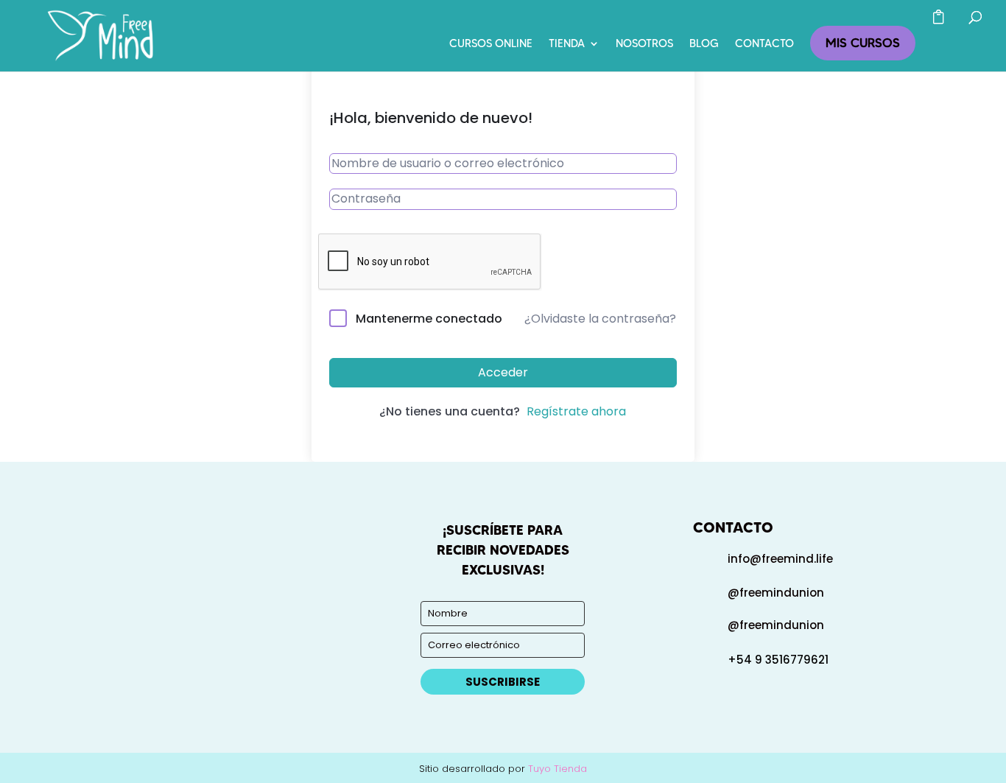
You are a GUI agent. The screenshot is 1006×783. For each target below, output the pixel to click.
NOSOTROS (644, 44)
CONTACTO (764, 44)
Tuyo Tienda (557, 769)
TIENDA (567, 44)
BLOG (704, 44)
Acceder (503, 372)
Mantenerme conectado (429, 318)
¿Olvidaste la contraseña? (600, 318)
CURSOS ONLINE (490, 44)
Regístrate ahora (576, 411)
